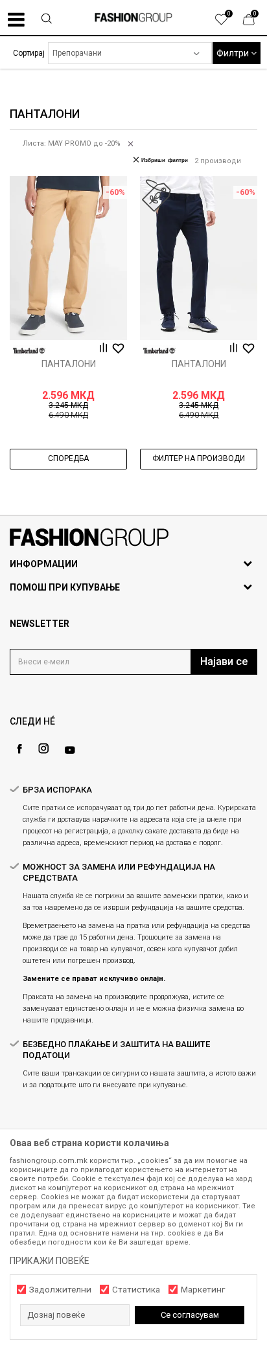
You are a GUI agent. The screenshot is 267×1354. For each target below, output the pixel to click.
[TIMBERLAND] (29, 350)
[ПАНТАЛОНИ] (68, 258)
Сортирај (29, 53)
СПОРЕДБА (68, 458)
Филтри (233, 53)
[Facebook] (19, 749)
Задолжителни (60, 1289)
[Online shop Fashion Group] (133, 17)
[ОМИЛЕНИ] (228, 22)
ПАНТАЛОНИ (68, 363)
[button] (46, 20)
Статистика (136, 1289)
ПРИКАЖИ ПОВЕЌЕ (49, 1261)
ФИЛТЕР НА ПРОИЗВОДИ (198, 458)
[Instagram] (43, 748)
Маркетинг (203, 1289)
